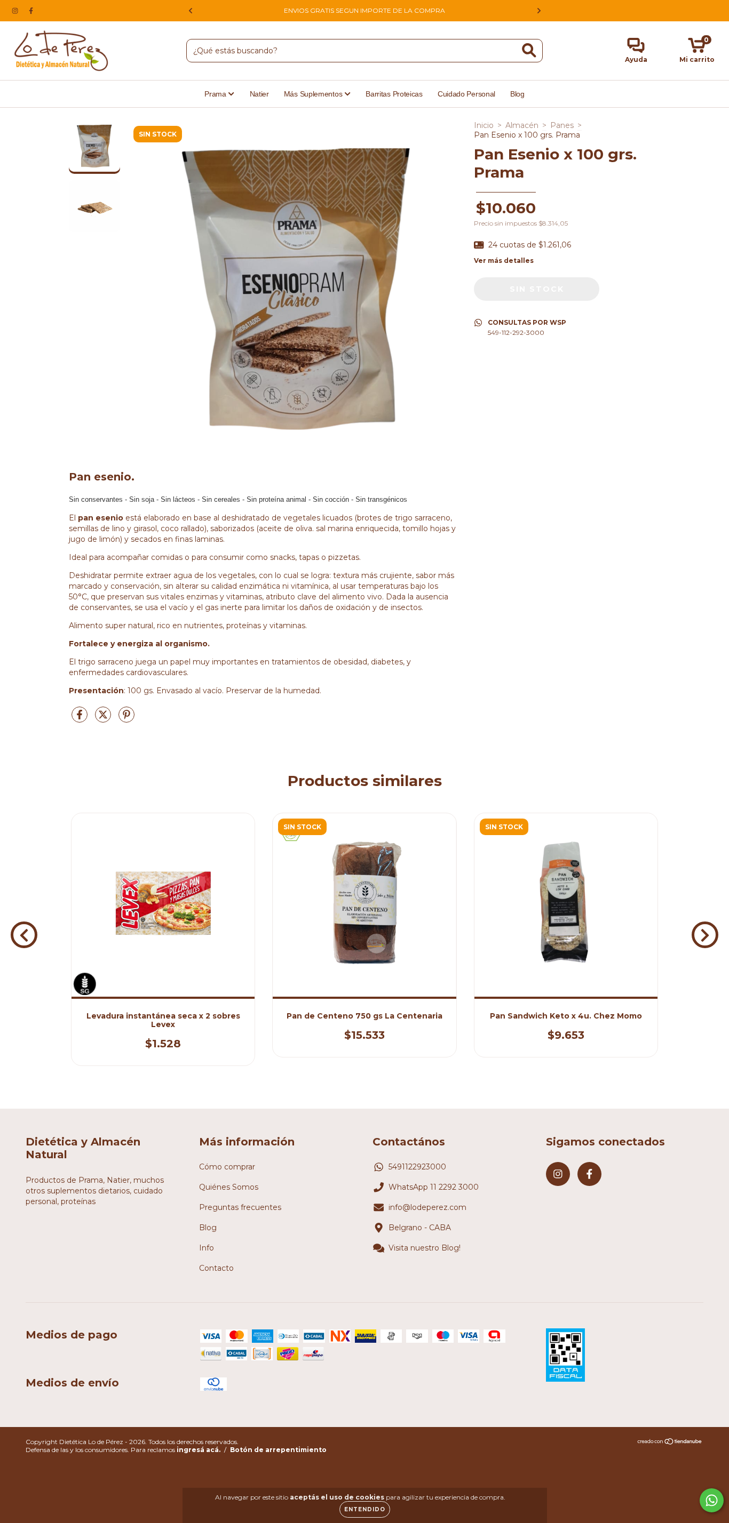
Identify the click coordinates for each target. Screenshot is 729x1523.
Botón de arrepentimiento (278, 1450)
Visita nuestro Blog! (425, 1248)
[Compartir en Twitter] (104, 719)
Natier (259, 94)
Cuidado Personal (466, 94)
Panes (562, 125)
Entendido (364, 1509)
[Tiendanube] (670, 1443)
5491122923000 (417, 1167)
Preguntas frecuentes (240, 1207)
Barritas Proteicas (394, 94)
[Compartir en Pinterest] (126, 719)
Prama (216, 94)
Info (206, 1248)
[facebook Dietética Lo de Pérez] (31, 10)
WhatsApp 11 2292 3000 (434, 1187)
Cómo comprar (227, 1167)
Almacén (521, 125)
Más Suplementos (314, 94)
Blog (517, 94)
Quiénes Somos (228, 1187)
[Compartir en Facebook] (81, 719)
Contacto (216, 1268)
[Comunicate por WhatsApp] (712, 1500)
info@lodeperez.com (427, 1207)
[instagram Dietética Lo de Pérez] (16, 10)
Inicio (484, 125)
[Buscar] (529, 50)
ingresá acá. (198, 1450)
